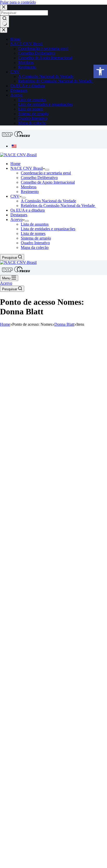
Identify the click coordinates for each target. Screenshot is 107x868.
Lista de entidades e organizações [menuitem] (45, 104)
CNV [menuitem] (14, 72)
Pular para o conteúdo (18, 2)
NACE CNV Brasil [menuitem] (26, 44)
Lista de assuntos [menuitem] (32, 100)
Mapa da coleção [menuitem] (32, 123)
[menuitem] (14, 146)
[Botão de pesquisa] (4, 21)
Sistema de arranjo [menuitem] (33, 114)
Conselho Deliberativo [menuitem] (36, 53)
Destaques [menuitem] (18, 90)
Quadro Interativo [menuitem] (32, 118)
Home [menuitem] (15, 39)
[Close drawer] (3, 30)
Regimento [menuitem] (27, 67)
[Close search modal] (3, 7)
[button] (100, 71)
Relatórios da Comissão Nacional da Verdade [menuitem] (55, 81)
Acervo (6, 283)
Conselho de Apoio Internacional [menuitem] (45, 58)
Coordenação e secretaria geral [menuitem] (43, 48)
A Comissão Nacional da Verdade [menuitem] (45, 76)
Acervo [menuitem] (16, 95)
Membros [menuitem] (26, 62)
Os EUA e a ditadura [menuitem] (27, 86)
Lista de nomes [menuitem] (30, 109)
